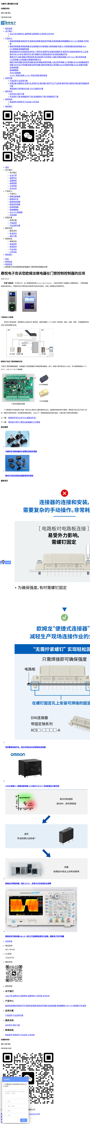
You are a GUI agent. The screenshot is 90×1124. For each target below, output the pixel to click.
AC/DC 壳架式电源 (17, 75)
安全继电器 (34, 46)
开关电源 (13, 215)
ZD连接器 (23, 60)
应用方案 (8, 78)
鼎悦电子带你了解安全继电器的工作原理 (24, 422)
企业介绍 (13, 34)
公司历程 (43, 34)
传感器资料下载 (52, 97)
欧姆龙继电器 (15, 41)
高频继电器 (25, 46)
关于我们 (8, 31)
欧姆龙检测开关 (28, 52)
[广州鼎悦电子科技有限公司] (8, 24)
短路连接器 (61, 57)
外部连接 (47, 57)
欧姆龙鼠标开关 (48, 54)
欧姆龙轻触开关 (56, 52)
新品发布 (13, 102)
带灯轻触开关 (36, 54)
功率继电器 (53, 46)
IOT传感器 (69, 62)
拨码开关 (27, 54)
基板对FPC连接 (16, 57)
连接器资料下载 (39, 97)
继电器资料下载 (27, 97)
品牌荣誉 (28, 34)
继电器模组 (65, 41)
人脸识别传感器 (58, 62)
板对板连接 (39, 57)
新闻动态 (8, 99)
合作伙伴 (50, 34)
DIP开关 (20, 54)
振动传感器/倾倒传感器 (42, 62)
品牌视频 (36, 34)
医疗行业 (50, 83)
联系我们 (8, 106)
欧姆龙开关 (25, 41)
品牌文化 (21, 34)
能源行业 (36, 83)
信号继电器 (43, 46)
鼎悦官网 (8, 29)
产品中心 (8, 38)
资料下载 (20, 94)
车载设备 (13, 83)
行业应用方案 (22, 81)
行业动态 (28, 102)
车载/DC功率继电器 (65, 46)
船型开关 (66, 52)
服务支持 (8, 91)
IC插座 (54, 57)
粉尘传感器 (54, 65)
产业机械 (58, 83)
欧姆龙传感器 (46, 41)
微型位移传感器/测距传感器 (39, 65)
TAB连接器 (14, 60)
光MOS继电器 (15, 73)
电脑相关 (21, 83)
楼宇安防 (65, 83)
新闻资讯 (21, 102)
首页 (7, 167)
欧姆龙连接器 (35, 41)
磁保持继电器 (15, 46)
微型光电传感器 (16, 62)
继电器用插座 (24, 49)
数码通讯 (43, 83)
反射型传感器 (27, 62)
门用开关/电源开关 (42, 52)
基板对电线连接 (28, 57)
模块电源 (43, 75)
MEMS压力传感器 (21, 65)
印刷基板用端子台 (34, 60)
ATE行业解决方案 (36, 89)
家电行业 (28, 83)
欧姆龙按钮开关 (76, 52)
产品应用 (13, 81)
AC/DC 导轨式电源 (32, 75)
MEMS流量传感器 (80, 65)
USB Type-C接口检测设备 (76, 57)
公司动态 (35, 102)
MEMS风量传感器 (66, 65)
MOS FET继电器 (76, 41)
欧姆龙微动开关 (16, 52)
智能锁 (72, 83)
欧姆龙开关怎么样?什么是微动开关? (22, 418)
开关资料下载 (15, 97)
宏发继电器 (56, 41)
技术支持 (13, 94)
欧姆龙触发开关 (61, 54)
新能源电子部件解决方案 (19, 89)
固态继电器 (77, 46)
